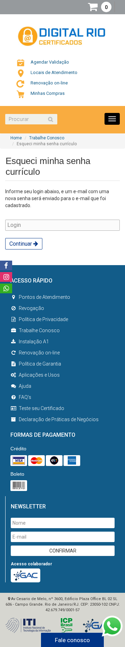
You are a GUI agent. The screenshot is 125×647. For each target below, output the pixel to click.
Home (16, 138)
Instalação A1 (34, 341)
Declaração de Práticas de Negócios (59, 419)
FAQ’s (25, 397)
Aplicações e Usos (39, 375)
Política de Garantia (40, 364)
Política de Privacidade (43, 319)
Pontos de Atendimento (44, 297)
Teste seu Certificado (41, 408)
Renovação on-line (39, 352)
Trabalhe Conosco (46, 138)
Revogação (31, 308)
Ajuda (25, 386)
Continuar (21, 243)
